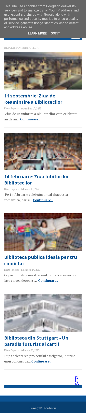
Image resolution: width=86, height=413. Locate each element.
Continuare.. (30, 119)
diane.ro (52, 408)
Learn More (37, 33)
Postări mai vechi (77, 379)
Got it (55, 33)
